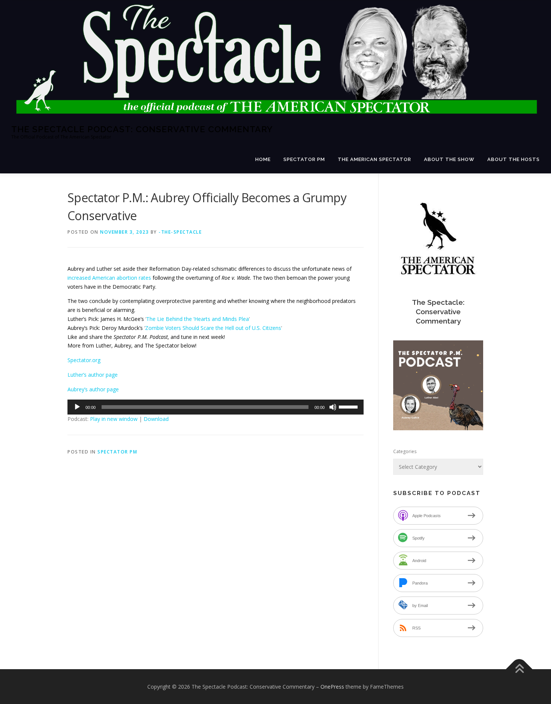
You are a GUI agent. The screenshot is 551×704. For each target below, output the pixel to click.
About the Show (449, 159)
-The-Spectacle (180, 232)
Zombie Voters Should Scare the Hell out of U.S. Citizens (213, 327)
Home (263, 159)
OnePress (332, 686)
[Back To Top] (519, 669)
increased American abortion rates (109, 277)
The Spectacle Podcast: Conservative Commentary (142, 129)
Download (156, 418)
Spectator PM (304, 159)
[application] (215, 407)
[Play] (77, 407)
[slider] (349, 406)
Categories (404, 451)
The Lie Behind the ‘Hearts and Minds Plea (197, 318)
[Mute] (333, 407)
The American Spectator (374, 159)
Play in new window (114, 418)
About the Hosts (513, 159)
